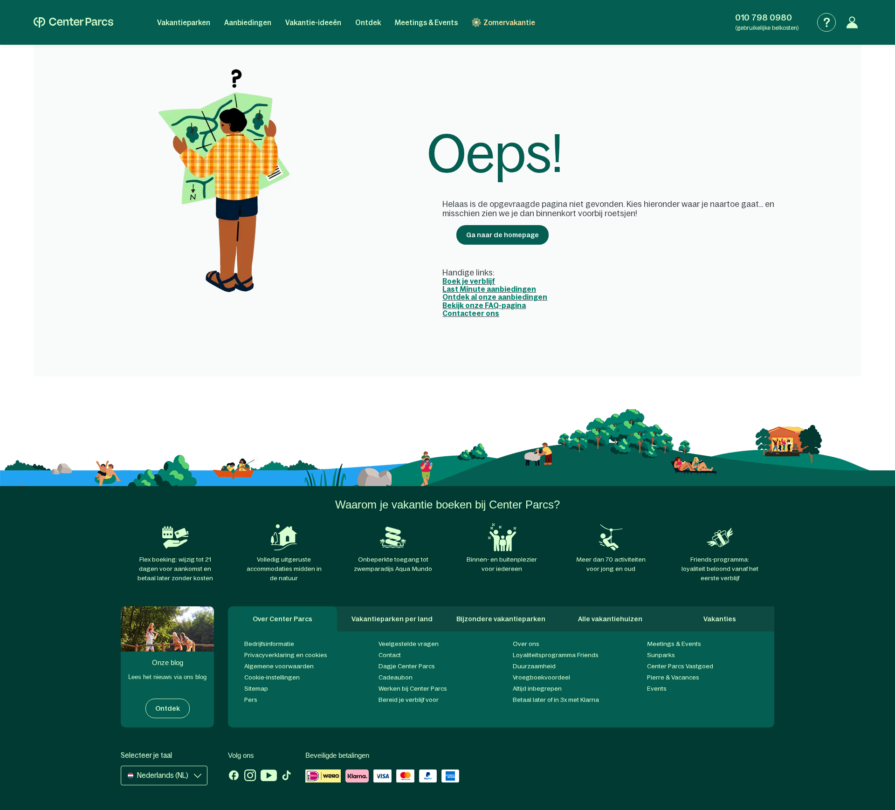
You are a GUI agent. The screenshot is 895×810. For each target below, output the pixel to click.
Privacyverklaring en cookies (285, 655)
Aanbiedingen (247, 23)
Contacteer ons (470, 313)
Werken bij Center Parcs (413, 688)
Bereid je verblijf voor (409, 699)
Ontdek (368, 23)
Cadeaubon (396, 677)
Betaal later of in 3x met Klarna (556, 699)
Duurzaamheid (534, 666)
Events (657, 688)
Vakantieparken (183, 23)
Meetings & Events (426, 23)
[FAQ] (826, 22)
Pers (250, 699)
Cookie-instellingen (272, 677)
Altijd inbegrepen (537, 688)
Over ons (526, 643)
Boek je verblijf (468, 281)
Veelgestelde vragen (409, 643)
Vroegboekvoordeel (541, 677)
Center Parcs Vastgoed (680, 666)
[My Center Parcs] (852, 22)
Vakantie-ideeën (313, 23)
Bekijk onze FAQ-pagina (484, 305)
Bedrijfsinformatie (269, 643)
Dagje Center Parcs (407, 666)
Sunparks (661, 655)
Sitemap (256, 688)
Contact (390, 655)
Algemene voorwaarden (279, 666)
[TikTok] (286, 776)
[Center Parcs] (73, 22)
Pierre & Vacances (673, 677)
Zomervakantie (509, 23)
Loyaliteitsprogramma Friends (556, 655)
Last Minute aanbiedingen (489, 289)
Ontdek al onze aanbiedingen (494, 297)
